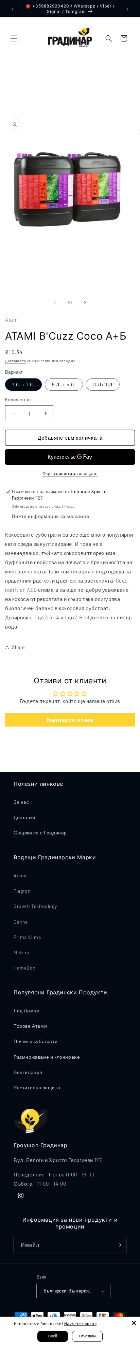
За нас (21, 802)
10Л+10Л (102, 384)
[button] (13, 38)
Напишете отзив (70, 719)
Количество (18, 399)
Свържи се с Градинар (40, 832)
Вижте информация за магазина (50, 516)
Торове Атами (30, 1026)
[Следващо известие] (127, 8)
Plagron (22, 891)
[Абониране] (118, 1245)
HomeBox (24, 968)
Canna (21, 922)
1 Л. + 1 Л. (23, 384)
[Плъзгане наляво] (55, 302)
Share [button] (18, 647)
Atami (20, 875)
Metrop (22, 952)
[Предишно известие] (12, 8)
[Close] (133, 1322)
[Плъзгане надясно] (84, 302)
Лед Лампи (26, 1010)
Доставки (24, 817)
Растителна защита (37, 1087)
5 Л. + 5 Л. (64, 384)
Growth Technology (35, 906)
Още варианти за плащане (70, 473)
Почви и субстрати (35, 1041)
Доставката (15, 361)
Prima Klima (27, 937)
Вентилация (28, 1072)
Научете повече (80, 1323)
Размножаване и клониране (47, 1057)
